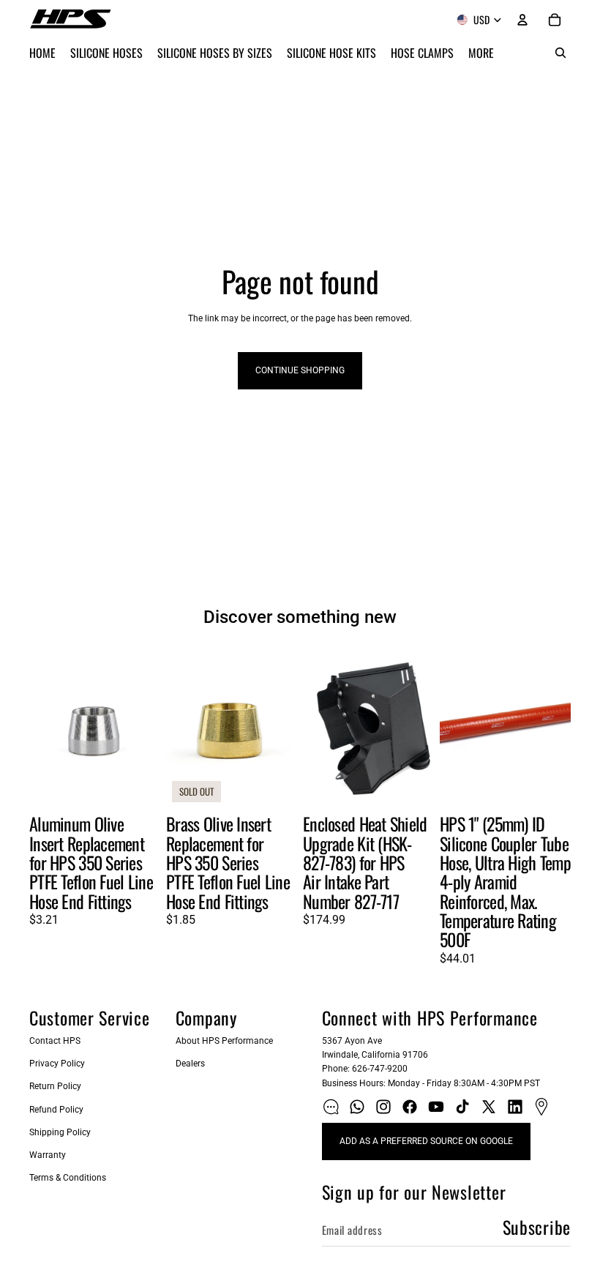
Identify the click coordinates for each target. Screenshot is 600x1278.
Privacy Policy (57, 1063)
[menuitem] (481, 53)
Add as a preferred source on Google (426, 1141)
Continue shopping (300, 370)
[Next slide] (144, 726)
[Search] (560, 53)
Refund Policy (56, 1110)
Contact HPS (54, 1041)
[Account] (522, 20)
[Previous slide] (45, 726)
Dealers (190, 1063)
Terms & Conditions (67, 1178)
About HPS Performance (224, 1041)
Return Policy (55, 1086)
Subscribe (537, 1227)
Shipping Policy (60, 1132)
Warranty (47, 1155)
